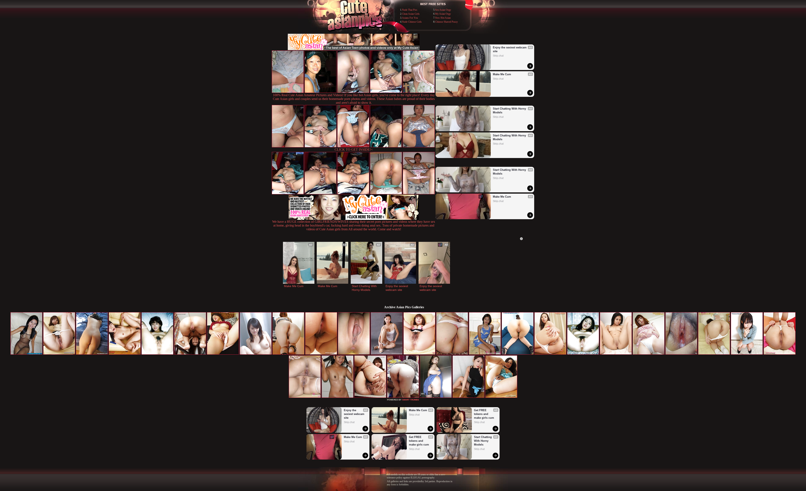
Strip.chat (498, 55)
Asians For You (410, 17)
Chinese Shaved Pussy (446, 21)
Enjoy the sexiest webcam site (510, 49)
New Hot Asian (443, 17)
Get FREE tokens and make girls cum (419, 440)
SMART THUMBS (410, 400)
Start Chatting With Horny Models (510, 110)
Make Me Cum (502, 74)
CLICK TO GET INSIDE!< (354, 149)
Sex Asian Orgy (443, 9)
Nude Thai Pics (409, 9)
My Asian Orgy (443, 13)
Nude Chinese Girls (412, 21)
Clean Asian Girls (411, 13)
